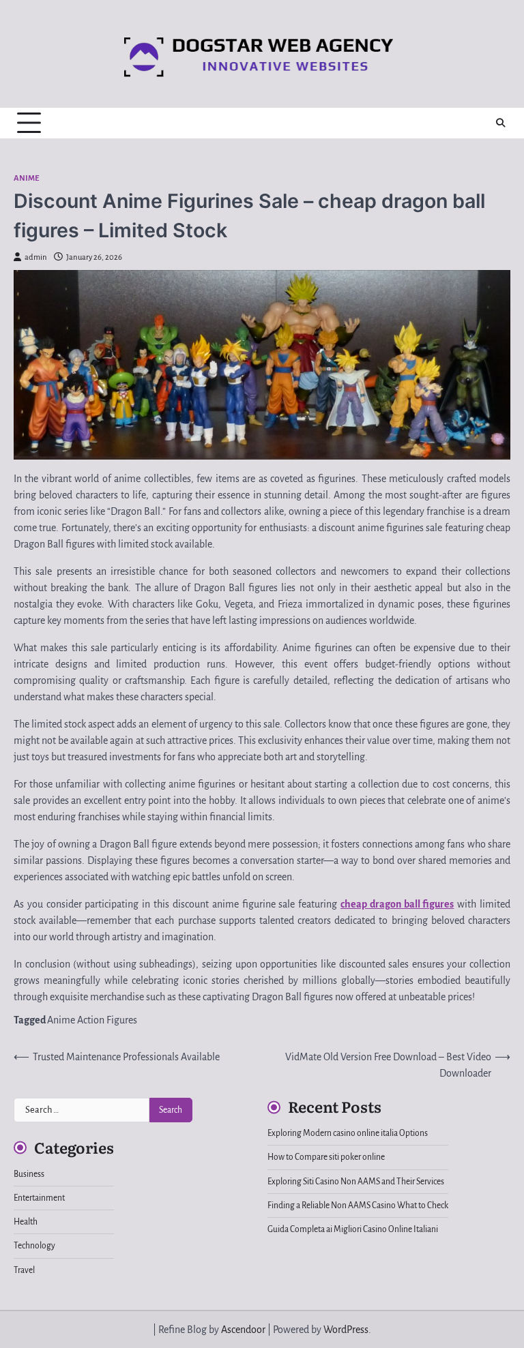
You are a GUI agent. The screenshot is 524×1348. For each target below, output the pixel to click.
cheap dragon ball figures (397, 904)
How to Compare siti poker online (326, 1157)
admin (36, 257)
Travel (24, 1270)
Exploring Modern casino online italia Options (347, 1133)
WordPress (345, 1329)
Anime (26, 178)
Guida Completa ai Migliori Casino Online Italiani (352, 1229)
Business (29, 1174)
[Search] (500, 123)
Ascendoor (243, 1329)
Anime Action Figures (92, 1020)
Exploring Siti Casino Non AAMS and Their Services (355, 1181)
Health (26, 1222)
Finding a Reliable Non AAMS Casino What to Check (357, 1205)
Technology (34, 1245)
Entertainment (39, 1198)
